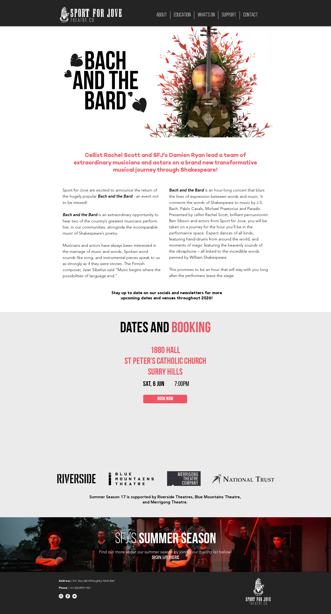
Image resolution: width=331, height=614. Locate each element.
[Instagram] (61, 596)
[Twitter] (74, 596)
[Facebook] (68, 596)
